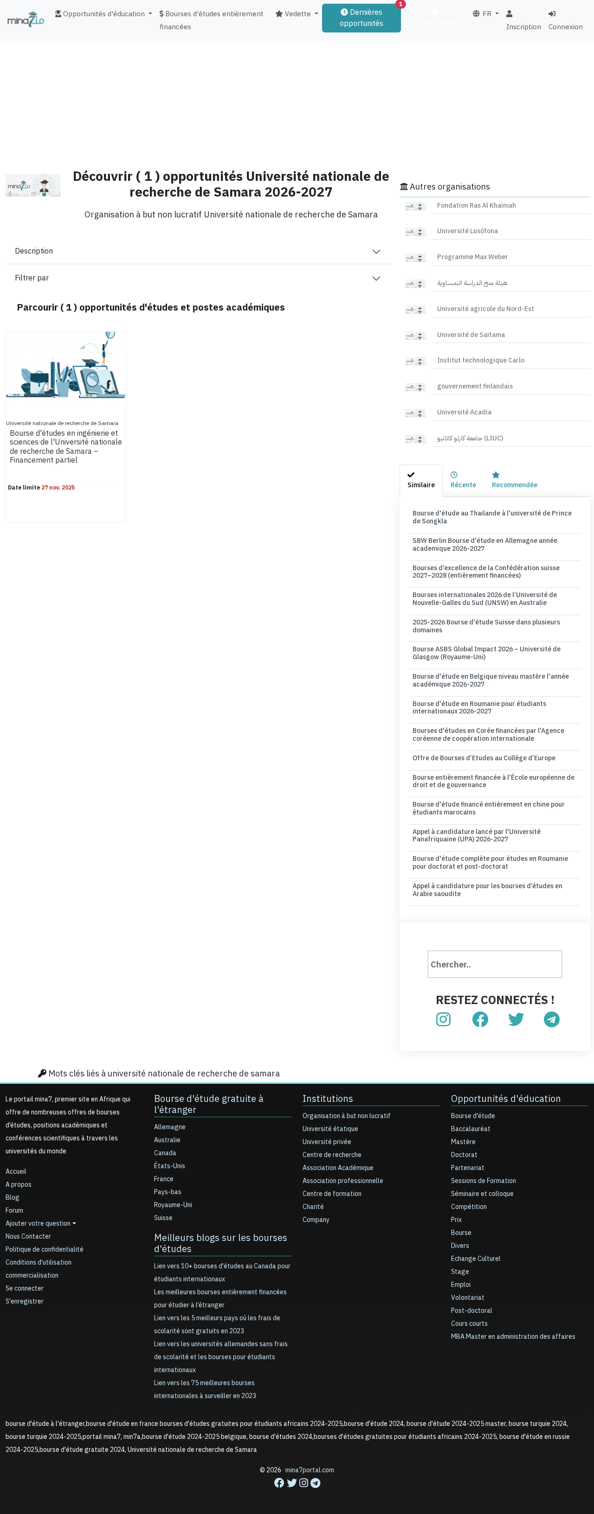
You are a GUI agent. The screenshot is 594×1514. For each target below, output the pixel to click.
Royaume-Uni (173, 1205)
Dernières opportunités (370, 16)
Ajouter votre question (38, 1223)
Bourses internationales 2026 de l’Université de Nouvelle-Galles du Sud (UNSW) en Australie (485, 599)
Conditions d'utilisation (38, 1262)
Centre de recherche (332, 1155)
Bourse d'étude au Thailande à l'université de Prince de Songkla (492, 517)
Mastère (463, 1142)
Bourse (461, 1233)
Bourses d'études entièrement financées (212, 20)
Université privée (327, 1142)
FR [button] (486, 14)
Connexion (566, 27)
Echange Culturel (476, 1259)
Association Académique (338, 1168)
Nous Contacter (28, 1236)
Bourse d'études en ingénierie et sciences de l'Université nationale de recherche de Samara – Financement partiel (66, 447)
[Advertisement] (297, 95)
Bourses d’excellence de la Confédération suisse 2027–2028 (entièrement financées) (486, 572)
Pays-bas (167, 1192)
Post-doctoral (471, 1311)
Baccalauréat (471, 1129)
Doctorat (464, 1155)
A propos (19, 1185)
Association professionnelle (343, 1181)
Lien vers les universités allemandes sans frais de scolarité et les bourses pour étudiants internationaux (221, 1357)
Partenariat (467, 1168)
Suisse (163, 1218)
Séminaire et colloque (482, 1194)
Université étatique (330, 1129)
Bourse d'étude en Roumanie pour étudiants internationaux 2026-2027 (479, 708)
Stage (460, 1272)
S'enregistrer (25, 1301)
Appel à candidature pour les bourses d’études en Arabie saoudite (487, 890)
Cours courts (469, 1324)
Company (316, 1220)
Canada (165, 1153)
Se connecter (25, 1288)
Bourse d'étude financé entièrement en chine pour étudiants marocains (489, 808)
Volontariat (467, 1298)
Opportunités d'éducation (506, 1099)
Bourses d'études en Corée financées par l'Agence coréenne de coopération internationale (488, 735)
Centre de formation (332, 1194)
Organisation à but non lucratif (347, 1116)
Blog (12, 1197)
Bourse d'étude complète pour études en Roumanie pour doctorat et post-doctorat (490, 863)
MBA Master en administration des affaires (513, 1337)
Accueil (16, 1172)
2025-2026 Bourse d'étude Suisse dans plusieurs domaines (486, 626)
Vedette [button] (297, 14)
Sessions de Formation (483, 1181)
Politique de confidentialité (45, 1249)
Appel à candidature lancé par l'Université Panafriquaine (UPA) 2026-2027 (477, 836)
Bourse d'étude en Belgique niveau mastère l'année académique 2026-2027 (491, 680)
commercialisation (435, 23)
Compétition (469, 1207)
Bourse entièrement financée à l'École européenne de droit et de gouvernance (494, 781)
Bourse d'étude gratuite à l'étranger (209, 1104)
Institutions (328, 1099)
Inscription (523, 27)
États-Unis (169, 1166)
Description (34, 251)
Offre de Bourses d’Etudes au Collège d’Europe (484, 758)
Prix (456, 1220)
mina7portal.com (309, 1470)
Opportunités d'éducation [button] (103, 14)
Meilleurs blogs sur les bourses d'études (220, 1243)
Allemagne (170, 1127)
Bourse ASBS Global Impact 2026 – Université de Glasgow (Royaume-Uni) (487, 653)
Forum (14, 1210)
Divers (460, 1246)
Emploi (461, 1285)
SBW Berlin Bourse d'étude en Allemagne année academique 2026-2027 (485, 544)
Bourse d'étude (473, 1116)
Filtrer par (32, 278)
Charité (313, 1207)
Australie (167, 1140)
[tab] (421, 480)
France (164, 1179)
